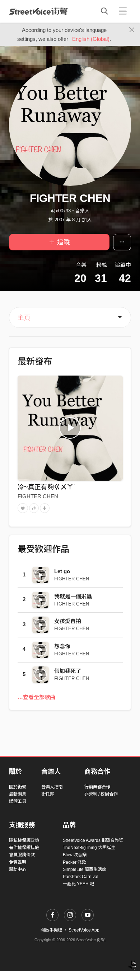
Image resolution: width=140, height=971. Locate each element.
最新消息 (17, 794)
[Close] (132, 30)
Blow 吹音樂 (75, 854)
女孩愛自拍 (67, 621)
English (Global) (90, 39)
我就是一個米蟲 (73, 596)
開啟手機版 (51, 930)
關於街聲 (17, 786)
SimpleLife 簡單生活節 (84, 869)
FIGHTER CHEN (38, 496)
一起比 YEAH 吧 (78, 883)
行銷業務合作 (97, 786)
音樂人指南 (52, 786)
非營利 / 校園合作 (101, 794)
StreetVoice (38, 11)
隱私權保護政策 (24, 840)
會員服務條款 (22, 854)
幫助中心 (17, 869)
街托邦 (47, 794)
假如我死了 (67, 671)
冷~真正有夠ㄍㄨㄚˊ (46, 487)
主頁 (24, 317)
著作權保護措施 (24, 847)
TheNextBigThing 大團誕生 (89, 847)
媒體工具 (17, 801)
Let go (62, 571)
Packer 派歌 (74, 862)
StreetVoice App (84, 930)
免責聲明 (17, 862)
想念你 (62, 646)
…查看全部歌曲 (36, 697)
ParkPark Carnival (80, 876)
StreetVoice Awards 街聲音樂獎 (93, 840)
